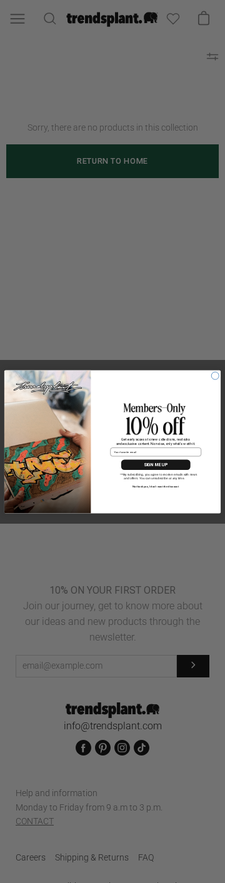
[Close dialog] (215, 375)
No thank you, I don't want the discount (155, 485)
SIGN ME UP (156, 464)
